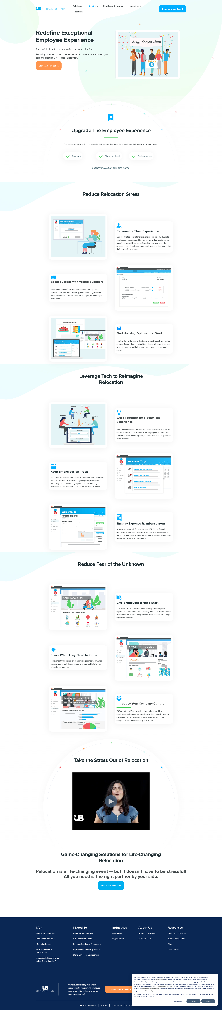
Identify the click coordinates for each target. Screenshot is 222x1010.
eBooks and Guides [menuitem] (176, 938)
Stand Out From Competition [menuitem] (86, 955)
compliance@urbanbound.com (150, 988)
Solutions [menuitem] (77, 6)
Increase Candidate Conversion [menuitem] (87, 944)
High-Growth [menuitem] (118, 938)
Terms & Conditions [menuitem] (87, 1005)
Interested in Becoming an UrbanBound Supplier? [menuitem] (47, 959)
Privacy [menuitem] (104, 1005)
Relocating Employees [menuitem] (45, 933)
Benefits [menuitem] (92, 6)
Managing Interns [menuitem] (43, 944)
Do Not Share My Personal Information (162, 986)
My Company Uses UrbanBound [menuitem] (44, 951)
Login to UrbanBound (172, 9)
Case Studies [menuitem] (173, 949)
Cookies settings (178, 1001)
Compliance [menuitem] (117, 1005)
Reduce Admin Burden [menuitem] (83, 933)
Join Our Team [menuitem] (144, 938)
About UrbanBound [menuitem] (147, 933)
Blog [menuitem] (170, 944)
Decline (208, 1001)
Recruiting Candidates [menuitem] (45, 938)
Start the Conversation (122, 989)
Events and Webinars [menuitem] (177, 933)
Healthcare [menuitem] (117, 933)
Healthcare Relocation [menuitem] (113, 6)
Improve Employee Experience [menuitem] (86, 949)
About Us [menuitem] (134, 6)
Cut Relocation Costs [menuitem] (82, 938)
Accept (194, 1001)
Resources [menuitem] (78, 12)
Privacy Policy (160, 979)
